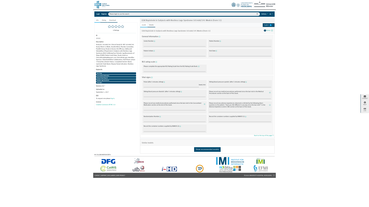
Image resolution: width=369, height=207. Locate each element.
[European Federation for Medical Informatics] (261, 171)
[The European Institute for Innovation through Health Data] (169, 171)
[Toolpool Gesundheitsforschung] (200, 171)
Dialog (104, 20)
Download (112, 20)
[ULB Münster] (138, 171)
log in (112, 98)
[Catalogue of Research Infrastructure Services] (108, 171)
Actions (264, 14)
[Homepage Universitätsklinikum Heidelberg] (241, 4)
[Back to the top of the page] (274, 175)
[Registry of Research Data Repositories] (230, 171)
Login (98, 14)
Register (104, 14)
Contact (97, 175)
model (144, 25)
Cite (365, 111)
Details (151, 25)
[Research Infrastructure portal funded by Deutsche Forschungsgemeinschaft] (108, 163)
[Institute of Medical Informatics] (260, 163)
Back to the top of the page (263, 135)
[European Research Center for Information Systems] (138, 163)
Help (365, 104)
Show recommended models (207, 149)
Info (97, 20)
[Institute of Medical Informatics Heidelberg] (230, 163)
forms (268, 30)
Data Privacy (120, 175)
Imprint (103, 175)
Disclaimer (111, 175)
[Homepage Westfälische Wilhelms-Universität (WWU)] (264, 4)
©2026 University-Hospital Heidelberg (258, 175)
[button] (269, 25)
